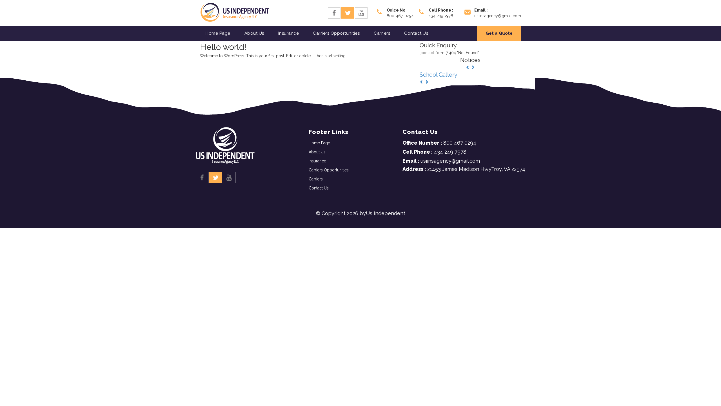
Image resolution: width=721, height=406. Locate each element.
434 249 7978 (434, 152)
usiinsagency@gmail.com (441, 161)
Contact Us (416, 33)
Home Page (218, 33)
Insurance (288, 33)
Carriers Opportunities (336, 33)
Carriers (382, 33)
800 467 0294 (439, 143)
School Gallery (438, 74)
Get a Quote (499, 33)
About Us (254, 33)
